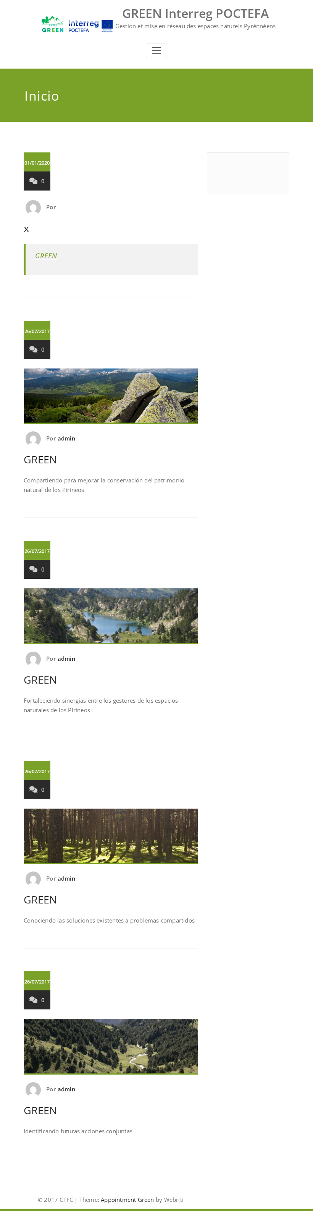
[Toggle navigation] (156, 50)
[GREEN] (111, 399)
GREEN (46, 255)
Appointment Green (126, 1199)
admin (67, 438)
